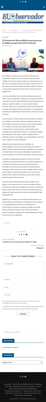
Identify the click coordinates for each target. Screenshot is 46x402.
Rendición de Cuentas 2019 (13, 391)
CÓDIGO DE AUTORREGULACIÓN (22, 384)
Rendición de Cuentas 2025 (23, 395)
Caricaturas (7, 384)
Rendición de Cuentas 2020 (32, 391)
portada (6, 223)
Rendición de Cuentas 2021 (13, 393)
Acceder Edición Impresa (10, 347)
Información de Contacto (20, 386)
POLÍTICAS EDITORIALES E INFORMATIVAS (23, 389)
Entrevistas (14, 30)
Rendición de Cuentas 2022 (32, 393)
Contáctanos (38, 384)
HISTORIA (8, 386)
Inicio (4, 30)
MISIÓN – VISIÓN (35, 386)
